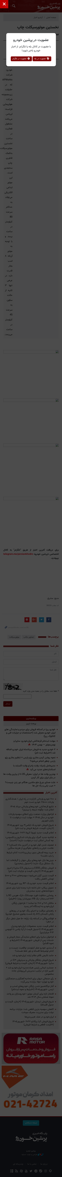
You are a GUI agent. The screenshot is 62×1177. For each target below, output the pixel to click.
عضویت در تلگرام (19, 58)
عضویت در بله (40, 58)
